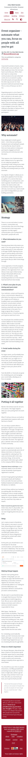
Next (21, 748)
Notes (17, 12)
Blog (11, 12)
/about (7, 736)
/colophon (20, 736)
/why (21, 739)
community (4, 59)
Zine (22, 12)
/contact (15, 739)
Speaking (14, 16)
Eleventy (13, 729)
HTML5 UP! (18, 731)
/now (13, 743)
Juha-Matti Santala (14, 5)
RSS (17, 729)
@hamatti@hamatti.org (11, 54)
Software (21, 16)
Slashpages (14, 734)
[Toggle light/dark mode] (21, 19)
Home (6, 12)
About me (7, 19)
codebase (6, 16)
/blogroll (7, 739)
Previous (6, 748)
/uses (13, 736)
